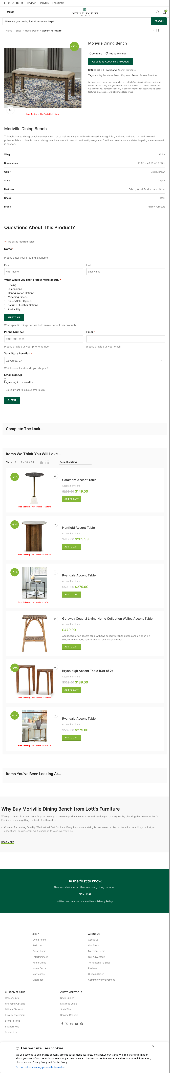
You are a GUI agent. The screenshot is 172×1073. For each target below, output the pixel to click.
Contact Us (11, 1032)
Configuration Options (21, 293)
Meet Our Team (96, 951)
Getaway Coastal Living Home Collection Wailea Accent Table (107, 618)
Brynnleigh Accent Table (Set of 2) (87, 671)
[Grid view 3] (47, 462)
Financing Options (15, 1003)
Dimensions (15, 289)
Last (88, 265)
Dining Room (39, 951)
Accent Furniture (51, 30)
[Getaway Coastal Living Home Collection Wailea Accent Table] (34, 633)
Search (159, 21)
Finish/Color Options (20, 301)
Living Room (39, 939)
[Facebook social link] (5, 3)
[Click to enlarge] (10, 110)
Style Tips (65, 1009)
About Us (94, 933)
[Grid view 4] (52, 462)
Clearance (38, 979)
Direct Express (122, 75)
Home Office (39, 962)
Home (9, 30)
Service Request (69, 1015)
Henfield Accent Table (78, 527)
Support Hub (12, 1026)
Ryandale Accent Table (79, 575)
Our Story (93, 945)
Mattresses (38, 974)
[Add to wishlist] (55, 476)
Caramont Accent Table (79, 480)
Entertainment (40, 956)
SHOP (35, 933)
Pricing (12, 285)
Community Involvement (101, 979)
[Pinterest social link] (22, 3)
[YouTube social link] (17, 3)
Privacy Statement (15, 1015)
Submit (12, 400)
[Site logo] (85, 11)
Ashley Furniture (104, 75)
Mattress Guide (68, 1003)
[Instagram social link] (13, 3)
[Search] (157, 12)
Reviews (92, 968)
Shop (19, 30)
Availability (14, 309)
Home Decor (32, 30)
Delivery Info (12, 997)
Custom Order (96, 974)
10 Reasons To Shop (99, 962)
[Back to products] (158, 31)
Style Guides (67, 997)
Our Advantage (96, 956)
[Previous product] (154, 31)
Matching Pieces (18, 297)
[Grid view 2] (41, 462)
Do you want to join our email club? (25, 389)
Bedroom (37, 945)
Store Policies (12, 1020)
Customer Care (15, 992)
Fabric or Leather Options (23, 305)
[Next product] (162, 31)
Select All (14, 317)
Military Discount (14, 1009)
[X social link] (9, 3)
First (7, 265)
